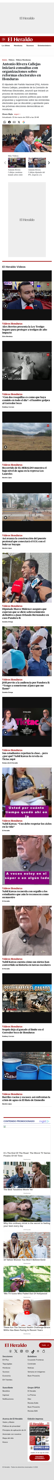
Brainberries (27, 1159)
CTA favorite (27, 1229)
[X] (15, 1351)
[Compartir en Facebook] (9, 122)
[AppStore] (43, 1351)
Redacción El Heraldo (10, 763)
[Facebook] (10, 1351)
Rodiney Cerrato (8, 407)
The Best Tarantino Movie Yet (18, 1189)
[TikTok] (32, 1351)
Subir (44, 1345)
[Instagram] (21, 1351)
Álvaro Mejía (11, 114)
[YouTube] (27, 1351)
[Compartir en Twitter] (19, 122)
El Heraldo (6, 830)
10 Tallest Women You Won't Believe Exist (24, 1260)
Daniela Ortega (7, 622)
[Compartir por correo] (14, 122)
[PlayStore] (38, 1351)
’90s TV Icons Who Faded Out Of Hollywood (25, 1293)
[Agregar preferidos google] (23, 122)
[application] (27, 138)
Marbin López (7, 478)
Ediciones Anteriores (40, 1457)
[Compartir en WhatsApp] (4, 122)
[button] (17, 167)
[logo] (18, 1345)
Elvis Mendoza (7, 336)
